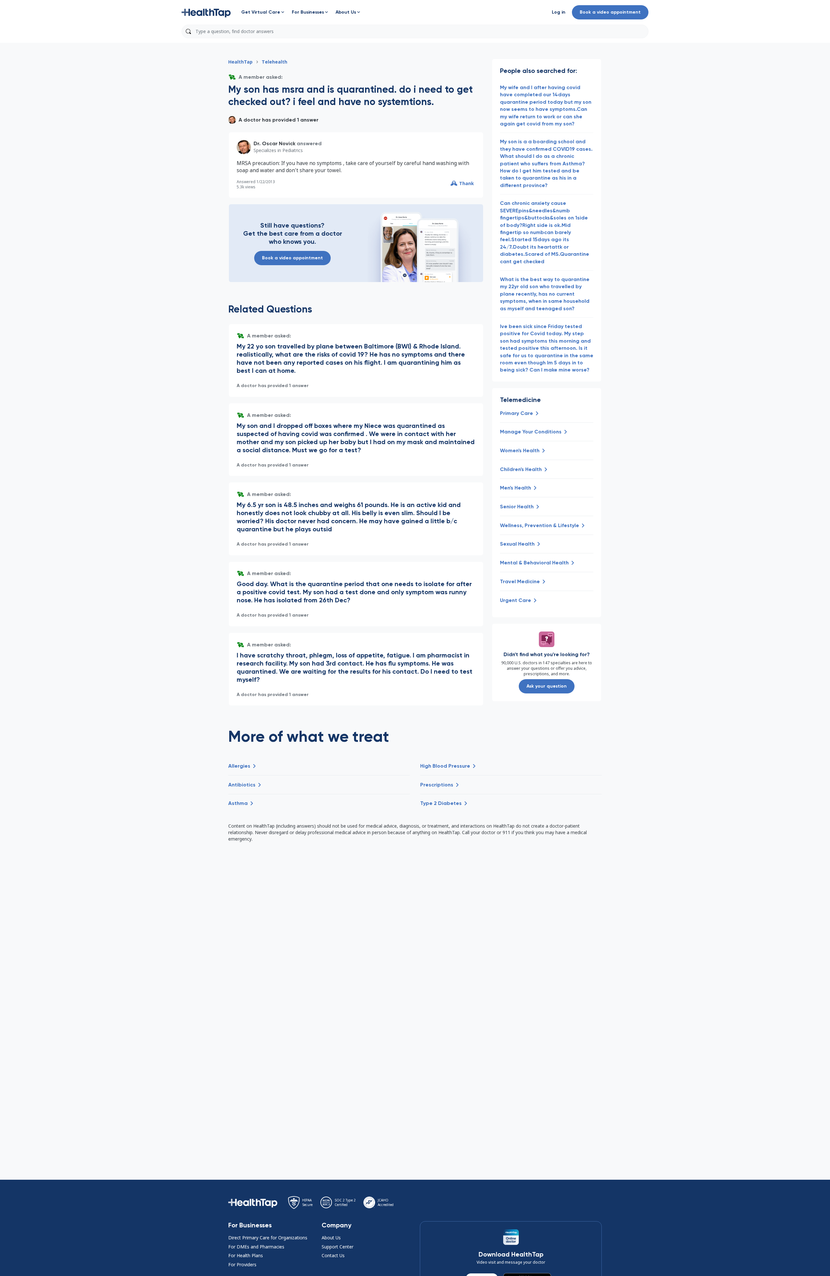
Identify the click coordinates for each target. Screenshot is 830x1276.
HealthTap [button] (240, 62)
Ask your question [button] (547, 686)
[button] (206, 12)
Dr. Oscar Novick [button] (274, 143)
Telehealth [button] (274, 62)
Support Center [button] (337, 1247)
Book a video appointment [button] (610, 12)
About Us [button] (331, 1238)
